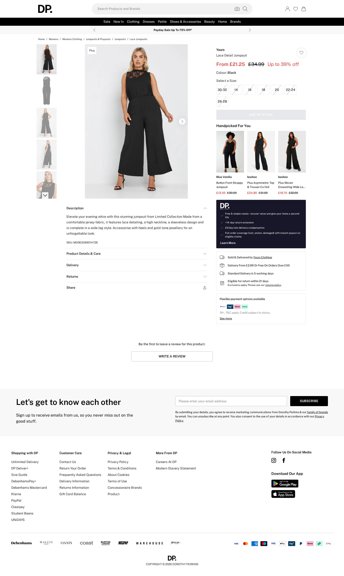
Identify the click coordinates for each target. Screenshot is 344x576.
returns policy (273, 285)
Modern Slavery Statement (176, 468)
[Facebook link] (283, 460)
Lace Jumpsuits (138, 39)
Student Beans (22, 513)
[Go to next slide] (182, 121)
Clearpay (17, 507)
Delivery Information (74, 481)
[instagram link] (273, 460)
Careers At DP (166, 462)
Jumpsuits (120, 39)
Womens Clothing (72, 39)
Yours (220, 50)
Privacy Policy (118, 462)
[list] (136, 121)
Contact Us (67, 462)
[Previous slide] (94, 30)
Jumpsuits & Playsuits (98, 39)
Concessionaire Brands (125, 488)
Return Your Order (72, 468)
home (41, 39)
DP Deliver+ (20, 468)
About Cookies (118, 475)
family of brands (317, 412)
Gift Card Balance (72, 494)
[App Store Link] (284, 488)
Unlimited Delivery (25, 462)
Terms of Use (117, 481)
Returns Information (74, 488)
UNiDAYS (18, 520)
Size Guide (19, 475)
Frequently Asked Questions (80, 475)
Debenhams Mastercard (29, 488)
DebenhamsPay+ (23, 481)
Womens (53, 39)
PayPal (16, 500)
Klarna (16, 494)
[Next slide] (249, 30)
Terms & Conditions (122, 468)
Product (113, 494)
